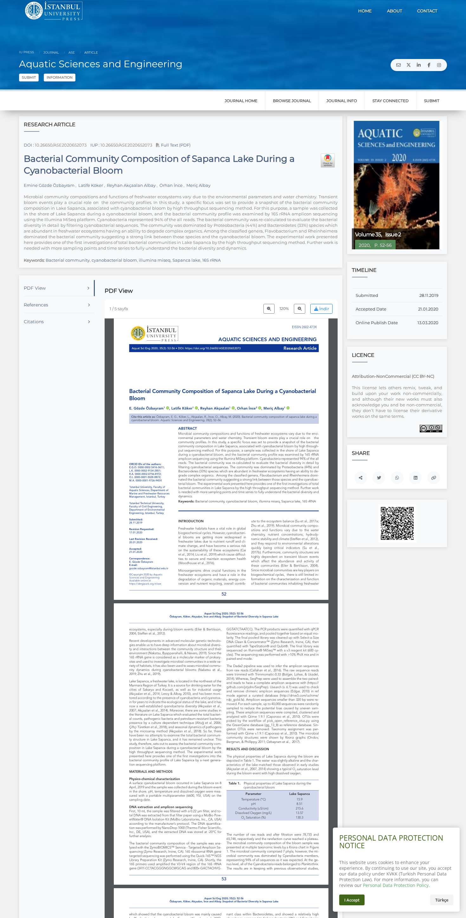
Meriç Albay (197, 185)
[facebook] (429, 65)
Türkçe (441, 900)
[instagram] (439, 65)
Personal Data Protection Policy (396, 885)
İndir (323, 308)
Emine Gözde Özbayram (49, 185)
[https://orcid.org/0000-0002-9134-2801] (185, 408)
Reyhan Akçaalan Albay (131, 185)
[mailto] (398, 65)
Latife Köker (90, 185)
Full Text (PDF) (175, 145)
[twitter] (408, 65)
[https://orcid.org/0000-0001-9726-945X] (276, 408)
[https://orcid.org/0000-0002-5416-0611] (149, 408)
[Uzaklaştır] (269, 309)
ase (71, 52)
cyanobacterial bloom (114, 260)
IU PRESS (26, 52)
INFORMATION (60, 77)
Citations (34, 322)
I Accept (351, 900)
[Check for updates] (327, 160)
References (36, 305)
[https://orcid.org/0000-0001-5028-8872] (249, 408)
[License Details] (431, 428)
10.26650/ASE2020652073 (60, 145)
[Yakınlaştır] (299, 309)
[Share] (360, 477)
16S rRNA (211, 260)
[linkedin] (419, 65)
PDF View (35, 288)
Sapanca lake (186, 260)
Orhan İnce (171, 185)
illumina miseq (155, 260)
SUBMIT (29, 77)
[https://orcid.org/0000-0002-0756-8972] (217, 408)
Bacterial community (68, 260)
